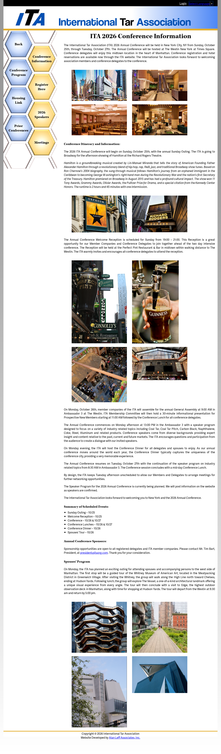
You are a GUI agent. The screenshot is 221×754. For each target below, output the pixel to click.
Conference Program (18, 72)
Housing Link (18, 100)
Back (18, 44)
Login (183, 3)
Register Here (41, 86)
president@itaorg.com (94, 553)
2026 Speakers (42, 114)
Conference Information (42, 58)
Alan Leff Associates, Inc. (124, 737)
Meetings (41, 142)
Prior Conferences (18, 128)
